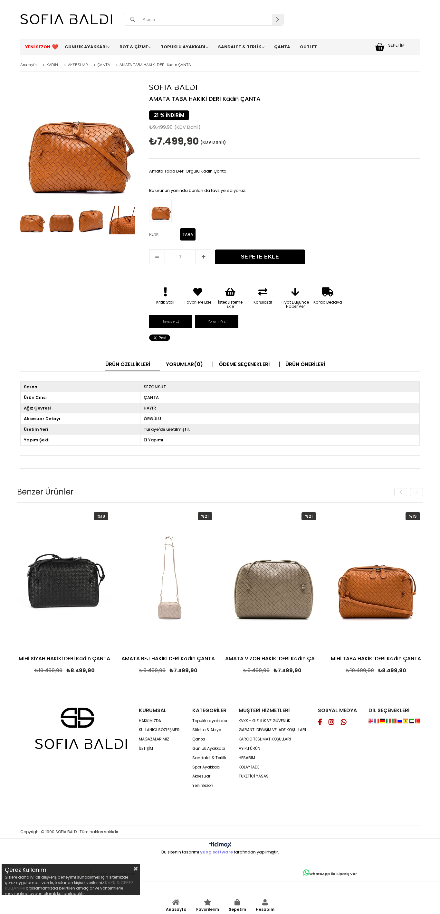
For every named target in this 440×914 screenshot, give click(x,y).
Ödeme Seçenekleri (244, 364)
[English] (371, 722)
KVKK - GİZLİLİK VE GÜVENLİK (264, 721)
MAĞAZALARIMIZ (154, 739)
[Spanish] (406, 722)
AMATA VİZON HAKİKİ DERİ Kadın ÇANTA (272, 659)
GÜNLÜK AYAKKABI (86, 47)
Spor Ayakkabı (206, 767)
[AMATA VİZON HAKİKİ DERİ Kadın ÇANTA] (272, 579)
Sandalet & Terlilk (209, 758)
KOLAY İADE (249, 767)
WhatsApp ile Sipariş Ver (333, 873)
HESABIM (247, 758)
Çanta (198, 739)
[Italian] (389, 722)
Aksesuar (201, 776)
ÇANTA (282, 47)
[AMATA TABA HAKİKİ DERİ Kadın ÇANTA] (162, 211)
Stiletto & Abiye (206, 730)
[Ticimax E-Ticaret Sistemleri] (220, 845)
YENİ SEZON (37, 47)
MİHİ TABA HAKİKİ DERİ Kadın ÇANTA (376, 659)
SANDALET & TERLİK (239, 47)
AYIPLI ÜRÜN (249, 748)
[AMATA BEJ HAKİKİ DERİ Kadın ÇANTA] (168, 579)
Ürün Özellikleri (127, 364)
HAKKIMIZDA (150, 721)
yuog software (216, 852)
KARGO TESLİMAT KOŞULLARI (265, 739)
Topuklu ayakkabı (209, 721)
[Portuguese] (394, 722)
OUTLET (308, 47)
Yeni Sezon (202, 785)
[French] (377, 722)
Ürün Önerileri (305, 364)
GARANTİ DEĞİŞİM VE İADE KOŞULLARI (272, 730)
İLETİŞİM (146, 748)
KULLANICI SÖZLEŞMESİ (159, 730)
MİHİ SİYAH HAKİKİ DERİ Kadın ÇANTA (64, 659)
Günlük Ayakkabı (208, 748)
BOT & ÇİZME (134, 47)
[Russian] (400, 722)
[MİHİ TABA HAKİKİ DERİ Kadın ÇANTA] (376, 579)
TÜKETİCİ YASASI (254, 776)
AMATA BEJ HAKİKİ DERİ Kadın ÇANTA (168, 659)
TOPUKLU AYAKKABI (183, 47)
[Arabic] (411, 722)
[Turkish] (417, 722)
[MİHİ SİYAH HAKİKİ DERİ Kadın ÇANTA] (64, 579)
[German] (383, 722)
